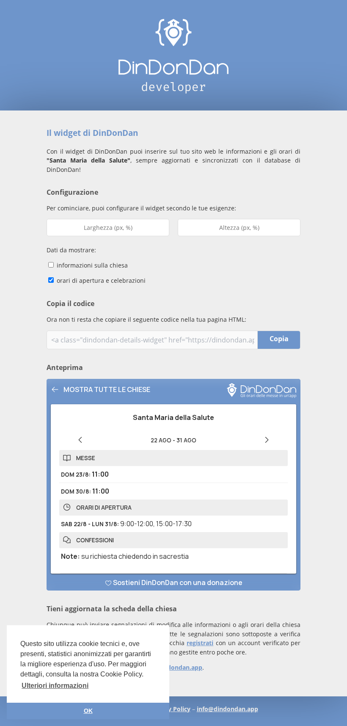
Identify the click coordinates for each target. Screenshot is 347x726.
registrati (200, 643)
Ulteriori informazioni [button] (55, 685)
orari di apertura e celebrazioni (100, 280)
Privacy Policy (170, 709)
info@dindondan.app (171, 667)
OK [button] (88, 710)
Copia (279, 338)
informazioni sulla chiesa (91, 265)
